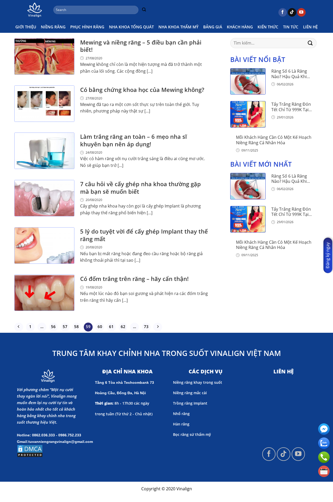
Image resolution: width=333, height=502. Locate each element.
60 (100, 326)
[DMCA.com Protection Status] (30, 450)
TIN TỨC (290, 26)
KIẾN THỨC (268, 26)
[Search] (144, 10)
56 (53, 326)
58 (76, 326)
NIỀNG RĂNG (53, 26)
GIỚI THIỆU (25, 26)
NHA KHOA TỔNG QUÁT (131, 26)
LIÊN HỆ (310, 26)
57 (65, 326)
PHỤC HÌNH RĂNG (87, 26)
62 (123, 326)
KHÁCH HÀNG (240, 26)
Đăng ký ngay (327, 255)
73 (146, 326)
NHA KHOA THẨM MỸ (178, 26)
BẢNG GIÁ (212, 26)
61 (111, 326)
